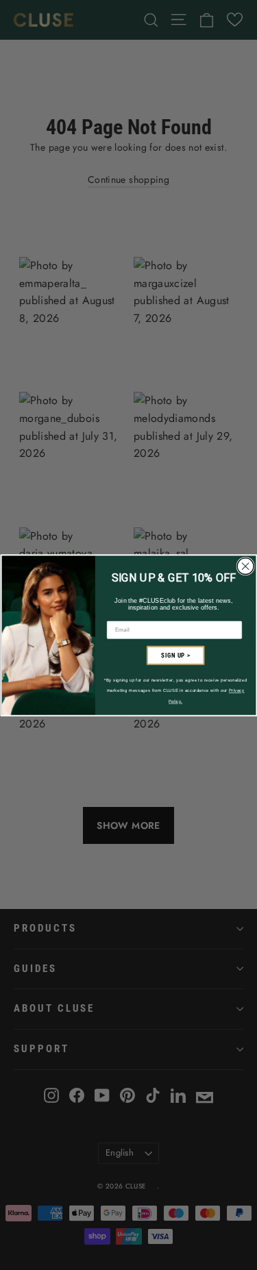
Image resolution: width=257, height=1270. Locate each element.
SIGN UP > (175, 654)
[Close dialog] (245, 566)
